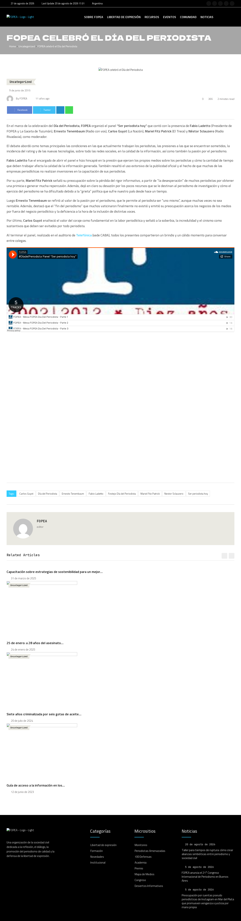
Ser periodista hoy (198, 494)
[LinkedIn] (60, 110)
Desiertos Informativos (149, 886)
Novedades (97, 857)
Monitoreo (141, 845)
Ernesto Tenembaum (73, 494)
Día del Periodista (47, 494)
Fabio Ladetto (96, 494)
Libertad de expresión (124, 17)
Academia (140, 862)
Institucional (97, 862)
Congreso (140, 880)
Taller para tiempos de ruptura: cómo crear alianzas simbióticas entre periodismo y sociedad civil (207, 854)
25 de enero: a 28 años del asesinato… (35, 642)
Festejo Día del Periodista (122, 494)
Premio (139, 868)
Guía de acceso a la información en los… (36, 785)
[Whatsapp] (69, 110)
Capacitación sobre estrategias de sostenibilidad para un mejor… (55, 571)
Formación (96, 851)
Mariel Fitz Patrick (150, 494)
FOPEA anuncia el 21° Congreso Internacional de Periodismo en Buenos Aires (205, 877)
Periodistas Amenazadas (150, 851)
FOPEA (42, 521)
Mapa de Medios (144, 874)
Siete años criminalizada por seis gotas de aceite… (44, 714)
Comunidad (188, 17)
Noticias (207, 17)
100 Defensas (143, 857)
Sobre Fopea (93, 17)
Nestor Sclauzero (173, 494)
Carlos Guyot (26, 494)
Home (12, 46)
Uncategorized (26, 46)
